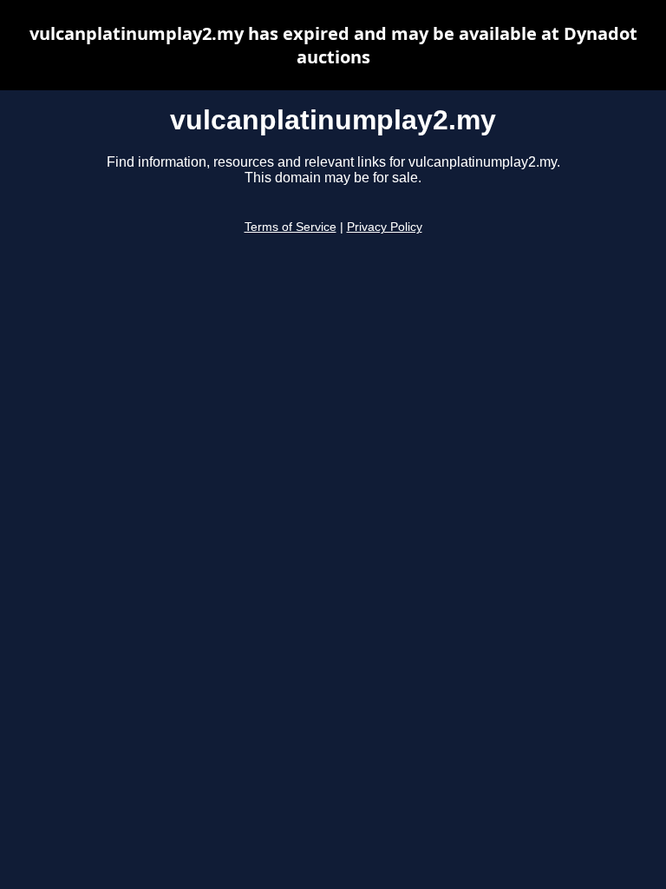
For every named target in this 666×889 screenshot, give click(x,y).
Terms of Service (290, 227)
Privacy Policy (384, 227)
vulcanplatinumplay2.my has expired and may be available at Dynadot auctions (333, 45)
